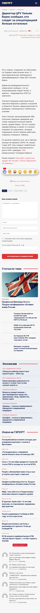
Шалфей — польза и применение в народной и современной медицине (17, 420)
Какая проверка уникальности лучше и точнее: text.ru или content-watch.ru (15, 383)
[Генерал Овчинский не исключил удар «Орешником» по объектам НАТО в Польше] (7, 316)
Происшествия (6, 436)
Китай (10, 191)
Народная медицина (9, 389)
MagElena (14, 579)
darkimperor (14, 569)
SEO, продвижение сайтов (11, 368)
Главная (4, 9)
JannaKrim (14, 602)
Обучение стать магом (16, 573)
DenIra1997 (14, 561)
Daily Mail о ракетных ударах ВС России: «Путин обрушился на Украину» (19, 160)
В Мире (4, 469)
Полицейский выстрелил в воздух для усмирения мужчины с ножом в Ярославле (19, 442)
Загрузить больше (19, 545)
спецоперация (18, 191)
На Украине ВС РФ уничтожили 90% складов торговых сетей (25, 338)
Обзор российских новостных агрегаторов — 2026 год (15, 372)
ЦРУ (26, 191)
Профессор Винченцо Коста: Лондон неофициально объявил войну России (17, 304)
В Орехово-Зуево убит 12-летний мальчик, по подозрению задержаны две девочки (18, 503)
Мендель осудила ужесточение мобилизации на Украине (25, 348)
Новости (12, 9)
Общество (5, 449)
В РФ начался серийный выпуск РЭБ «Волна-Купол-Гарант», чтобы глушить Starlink (19, 538)
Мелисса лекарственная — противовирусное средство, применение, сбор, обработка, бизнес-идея (16, 395)
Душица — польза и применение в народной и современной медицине (17, 408)
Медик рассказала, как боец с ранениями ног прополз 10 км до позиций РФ (16, 526)
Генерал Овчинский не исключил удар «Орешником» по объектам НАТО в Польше (25, 317)
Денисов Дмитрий (13, 31)
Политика (20, 9)
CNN (24, 150)
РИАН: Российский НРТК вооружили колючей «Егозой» (24, 327)
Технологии (5, 533)
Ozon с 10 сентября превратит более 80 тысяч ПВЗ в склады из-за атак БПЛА (19, 463)
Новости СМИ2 (20, 185)
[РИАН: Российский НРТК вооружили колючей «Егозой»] (7, 328)
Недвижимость (6, 511)
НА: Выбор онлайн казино (17, 564)
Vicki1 (13, 591)
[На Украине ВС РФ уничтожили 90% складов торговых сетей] (7, 338)
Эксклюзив (9, 363)
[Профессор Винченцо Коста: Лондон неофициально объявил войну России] (20, 284)
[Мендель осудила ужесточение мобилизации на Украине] (7, 349)
